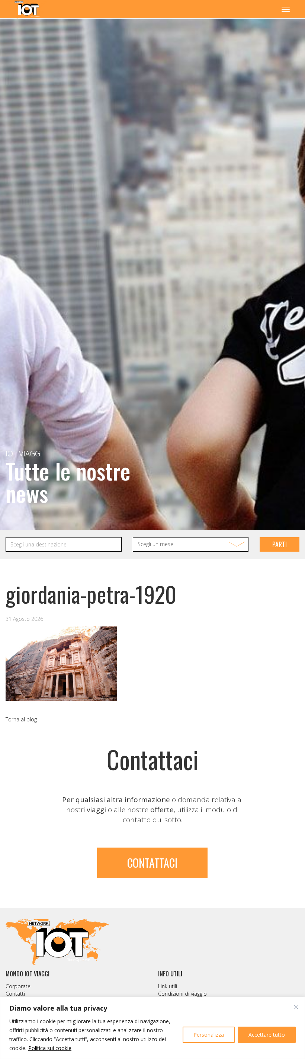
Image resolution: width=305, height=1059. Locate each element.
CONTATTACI (152, 862)
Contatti (15, 993)
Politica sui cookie (49, 1048)
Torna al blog (21, 719)
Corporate (18, 986)
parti (279, 544)
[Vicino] (296, 1007)
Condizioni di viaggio (182, 993)
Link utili (167, 986)
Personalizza (208, 1034)
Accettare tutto (266, 1034)
